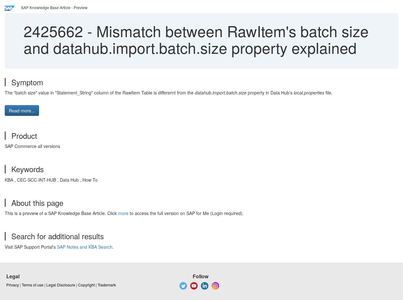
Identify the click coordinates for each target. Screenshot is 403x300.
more (123, 213)
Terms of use (32, 284)
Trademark (107, 284)
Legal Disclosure (60, 284)
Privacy (12, 284)
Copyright (86, 284)
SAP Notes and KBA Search (84, 247)
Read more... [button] (22, 110)
